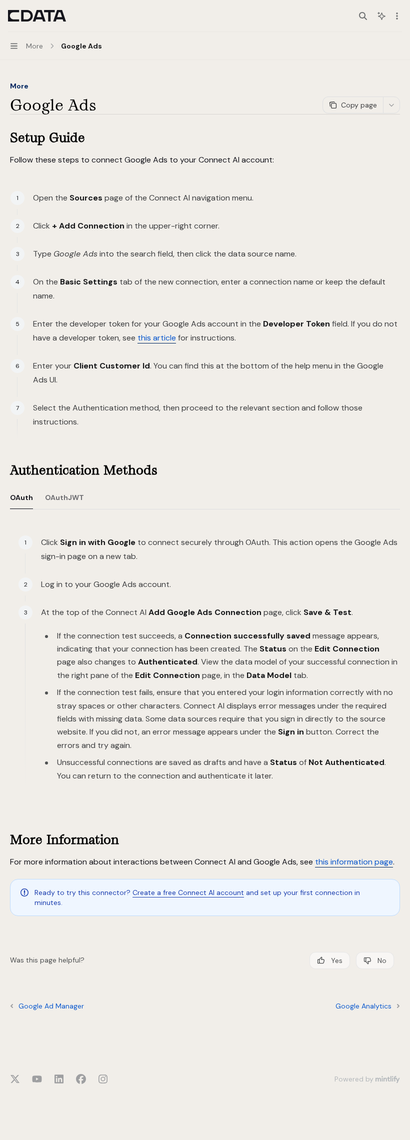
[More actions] (397, 16)
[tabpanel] (205, 670)
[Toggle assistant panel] (381, 16)
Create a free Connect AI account (188, 892)
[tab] (21, 497)
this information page (354, 861)
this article (157, 337)
